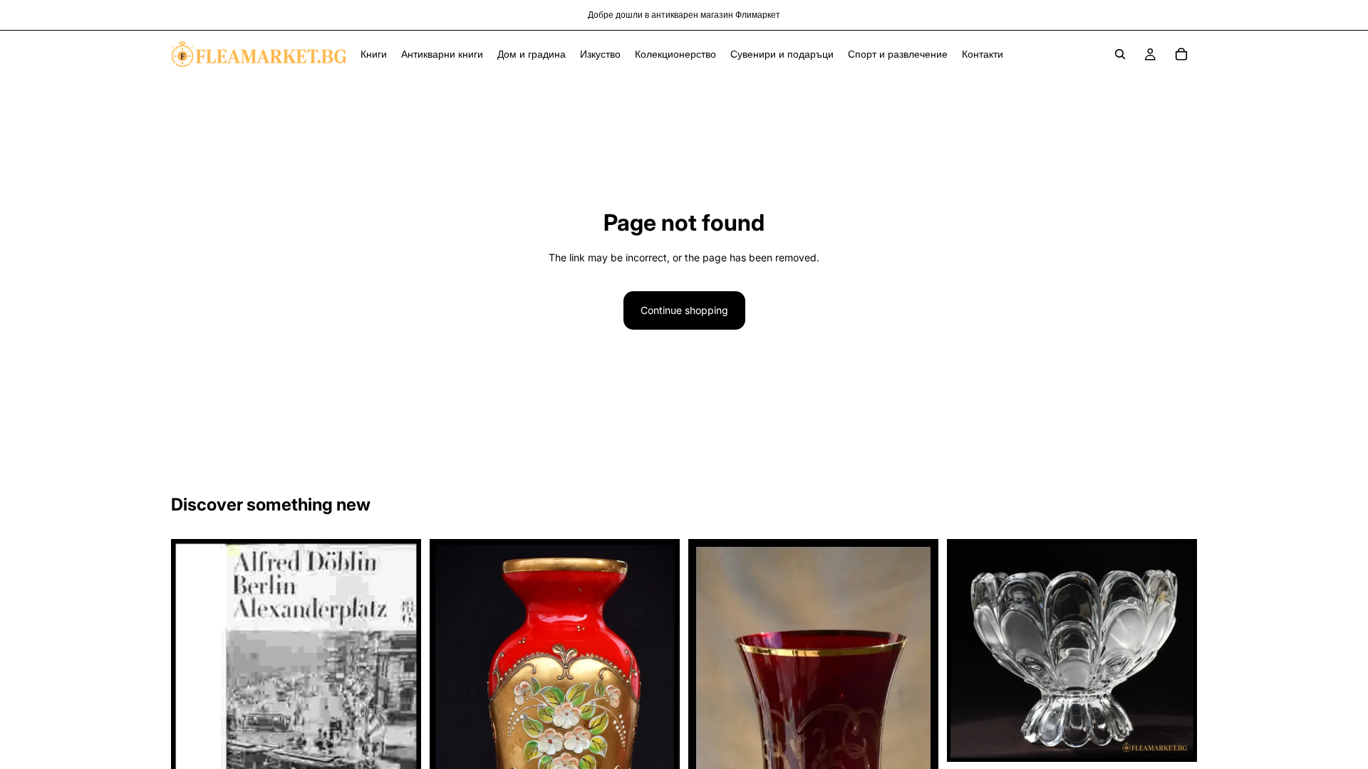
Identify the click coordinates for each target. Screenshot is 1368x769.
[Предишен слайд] (451, 724)
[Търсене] (1120, 54)
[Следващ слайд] (658, 724)
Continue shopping (684, 310)
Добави (1187, 739)
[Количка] (1181, 54)
